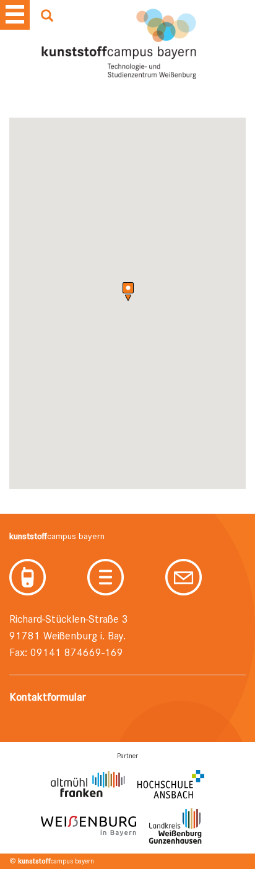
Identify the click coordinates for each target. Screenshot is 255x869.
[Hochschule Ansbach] (170, 784)
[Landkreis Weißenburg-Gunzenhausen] (175, 826)
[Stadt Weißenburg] (88, 826)
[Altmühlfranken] (88, 784)
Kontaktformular (47, 697)
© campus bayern (51, 861)
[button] (128, 292)
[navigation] (15, 15)
